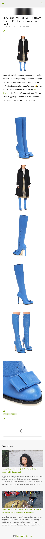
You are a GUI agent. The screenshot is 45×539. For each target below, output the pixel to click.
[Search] (42, 3)
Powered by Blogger (24, 536)
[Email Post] (4, 411)
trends (13, 414)
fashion (6, 414)
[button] (4, 31)
